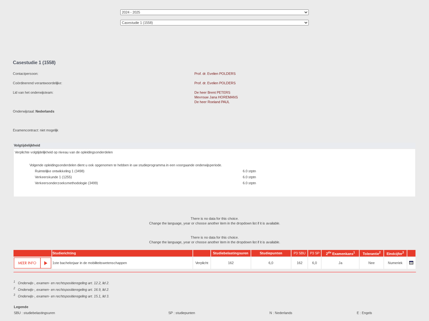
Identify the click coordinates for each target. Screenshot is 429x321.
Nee (371, 263)
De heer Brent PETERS (212, 92)
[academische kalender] (411, 264)
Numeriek (395, 263)
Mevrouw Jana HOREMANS (216, 97)
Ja (340, 263)
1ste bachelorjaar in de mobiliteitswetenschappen (89, 263)
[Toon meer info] (32, 263)
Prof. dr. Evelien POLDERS (215, 73)
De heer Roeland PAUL (212, 102)
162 (231, 263)
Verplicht (201, 263)
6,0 (271, 263)
